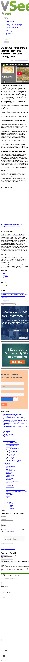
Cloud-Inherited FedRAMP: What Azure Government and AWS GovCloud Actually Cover (15, 418)
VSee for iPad (12, 454)
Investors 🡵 (9, 37)
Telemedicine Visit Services (15, 462)
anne (12, 60)
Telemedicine (6, 431)
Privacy (8, 496)
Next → (5, 301)
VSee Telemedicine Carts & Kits (14, 26)
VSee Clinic (8, 20)
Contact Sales (9, 494)
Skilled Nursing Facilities (12, 481)
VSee (18, 226)
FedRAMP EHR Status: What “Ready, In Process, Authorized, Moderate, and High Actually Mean (15, 421)
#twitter (11, 505)
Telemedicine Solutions (9, 441)
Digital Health (6, 436)
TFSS (22, 296)
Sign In (6, 41)
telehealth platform (17, 294)
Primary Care (9, 476)
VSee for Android (13, 451)
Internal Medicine (10, 470)
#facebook (11, 503)
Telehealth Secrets (10, 31)
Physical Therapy (10, 475)
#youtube (11, 508)
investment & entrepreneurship (12, 293)
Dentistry (8, 467)
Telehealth (6, 433)
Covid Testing (9, 464)
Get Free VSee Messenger (7, 543)
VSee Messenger (10, 21)
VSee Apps (8, 450)
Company (6, 36)
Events (16, 60)
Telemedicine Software (11, 442)
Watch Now (3, 525)
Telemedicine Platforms (15, 460)
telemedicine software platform (13, 296)
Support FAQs (9, 485)
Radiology (8, 479)
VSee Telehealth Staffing (12, 27)
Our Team (11, 500)
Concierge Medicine (11, 466)
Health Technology (8, 434)
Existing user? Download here (8, 549)
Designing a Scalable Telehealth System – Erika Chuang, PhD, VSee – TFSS (13, 225)
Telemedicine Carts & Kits (12, 444)
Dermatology (9, 469)
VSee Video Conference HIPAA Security (15, 490)
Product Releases (10, 34)
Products (6, 18)
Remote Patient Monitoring (13, 445)
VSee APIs (8, 23)
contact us (13, 531)
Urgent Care (9, 482)
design (2, 293)
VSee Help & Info (7, 484)
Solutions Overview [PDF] (12, 448)
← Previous (6, 300)
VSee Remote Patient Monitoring (14, 24)
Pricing (5, 17)
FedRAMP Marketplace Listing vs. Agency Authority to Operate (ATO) (13, 415)
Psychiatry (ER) (9, 478)
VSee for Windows (13, 457)
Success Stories (10, 33)
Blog (7, 30)
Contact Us (7, 43)
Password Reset (10, 487)
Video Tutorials (10, 488)
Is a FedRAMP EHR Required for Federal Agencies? (15, 426)
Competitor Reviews (11, 459)
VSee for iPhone (13, 453)
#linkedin (11, 506)
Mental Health (9, 472)
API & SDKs (9, 447)
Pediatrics (8, 473)
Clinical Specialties (7, 463)
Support (5, 39)
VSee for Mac (12, 456)
